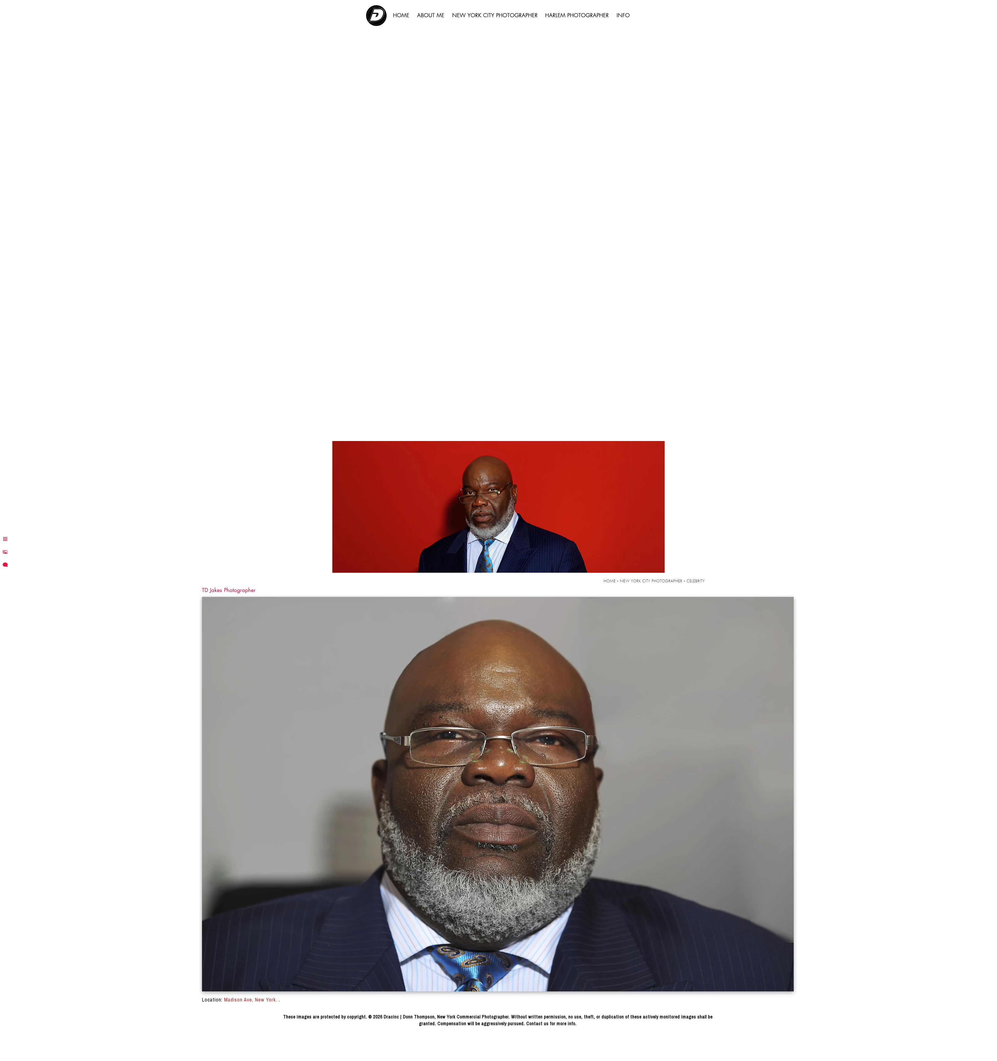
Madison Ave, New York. (251, 999)
